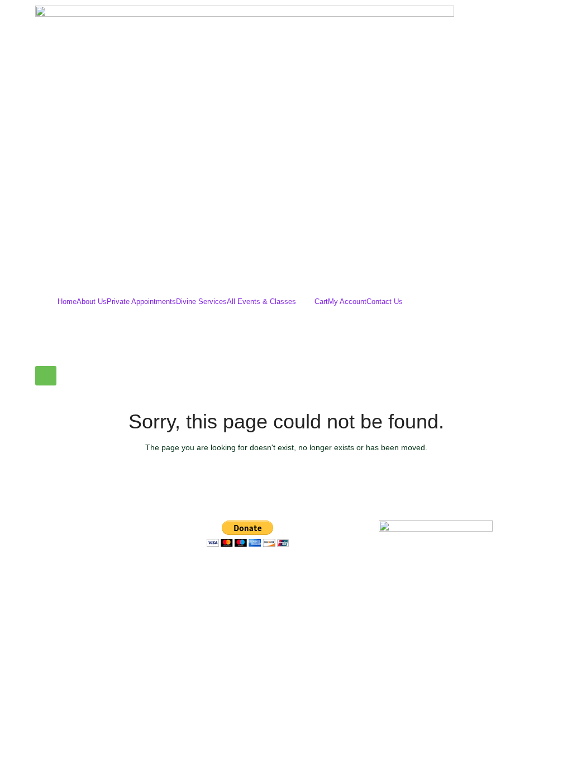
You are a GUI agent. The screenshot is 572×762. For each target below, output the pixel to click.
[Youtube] (281, 575)
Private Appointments (141, 301)
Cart (321, 301)
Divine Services (201, 301)
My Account (347, 301)
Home (67, 301)
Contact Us (384, 301)
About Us (92, 301)
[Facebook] (221, 575)
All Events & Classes (261, 301)
